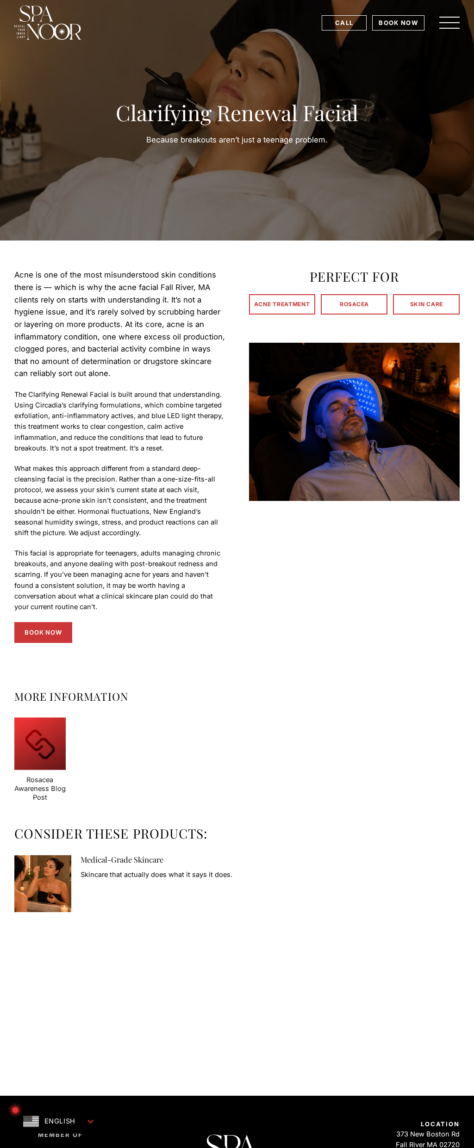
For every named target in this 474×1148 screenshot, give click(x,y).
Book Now (43, 632)
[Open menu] (449, 23)
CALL (344, 22)
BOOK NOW (398, 22)
